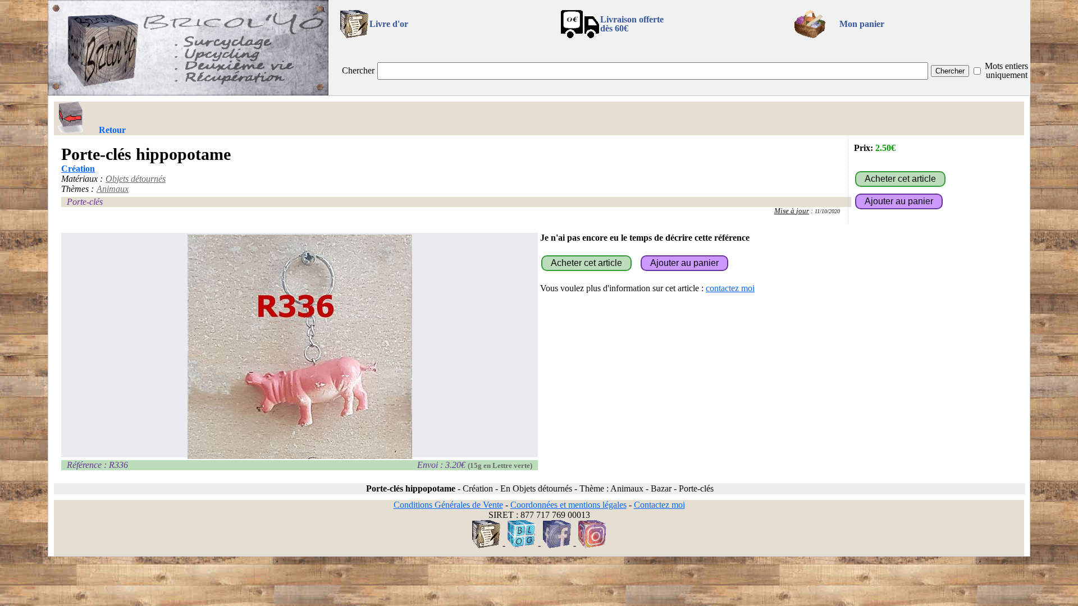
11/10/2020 (827, 211)
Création (78, 168)
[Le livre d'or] (486, 545)
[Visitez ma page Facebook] (557, 545)
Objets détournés (136, 178)
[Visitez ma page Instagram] (592, 545)
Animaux (113, 189)
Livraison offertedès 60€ (632, 24)
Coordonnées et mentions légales (568, 504)
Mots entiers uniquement (1006, 70)
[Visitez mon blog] (522, 545)
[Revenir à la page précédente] (71, 117)
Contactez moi (659, 504)
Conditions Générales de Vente (448, 504)
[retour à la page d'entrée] (188, 92)
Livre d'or (388, 24)
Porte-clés (85, 201)
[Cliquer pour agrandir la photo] (299, 347)
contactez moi (730, 288)
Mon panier (861, 24)
